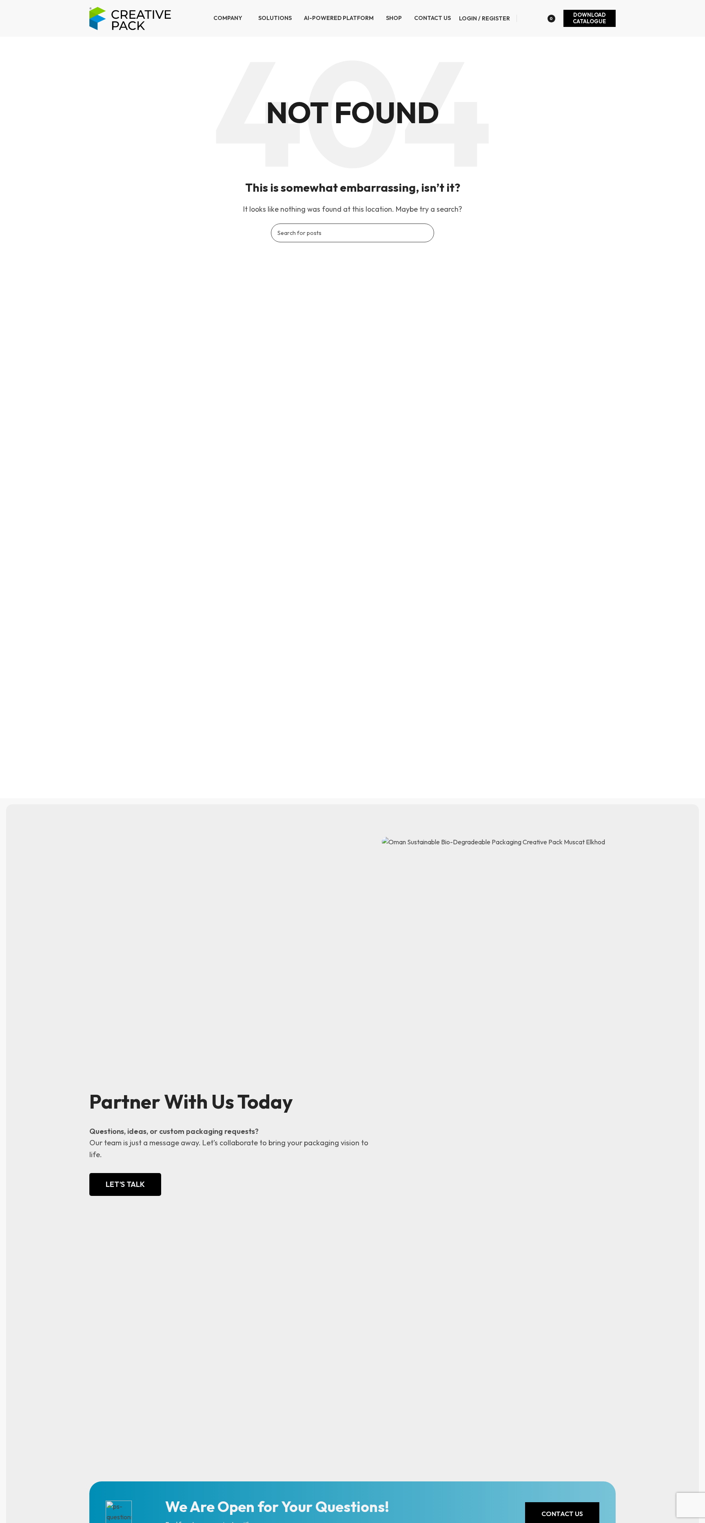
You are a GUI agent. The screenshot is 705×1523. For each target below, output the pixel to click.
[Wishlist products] (527, 18)
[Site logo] (130, 17)
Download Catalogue (589, 17)
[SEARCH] (424, 233)
